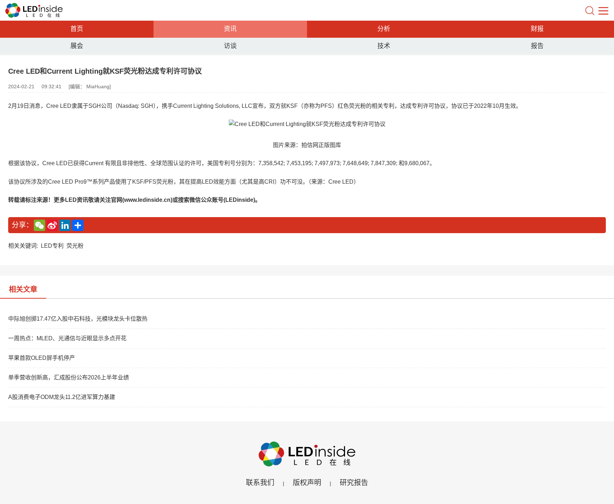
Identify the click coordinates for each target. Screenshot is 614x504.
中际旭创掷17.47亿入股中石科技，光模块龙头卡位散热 (77, 319)
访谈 (230, 45)
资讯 (230, 28)
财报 (537, 28)
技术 (383, 45)
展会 (76, 45)
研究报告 (354, 483)
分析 (383, 28)
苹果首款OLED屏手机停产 (41, 358)
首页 (76, 28)
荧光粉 (75, 246)
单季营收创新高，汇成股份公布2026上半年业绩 (68, 377)
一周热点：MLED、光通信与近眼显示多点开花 (67, 338)
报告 (537, 45)
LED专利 (52, 246)
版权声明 (307, 483)
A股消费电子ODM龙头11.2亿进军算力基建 (61, 397)
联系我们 (260, 483)
